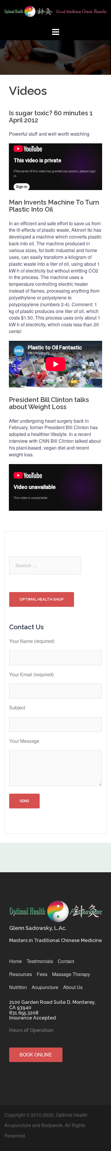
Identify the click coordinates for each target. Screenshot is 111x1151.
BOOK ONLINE (36, 1054)
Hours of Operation (31, 1030)
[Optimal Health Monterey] (55, 13)
